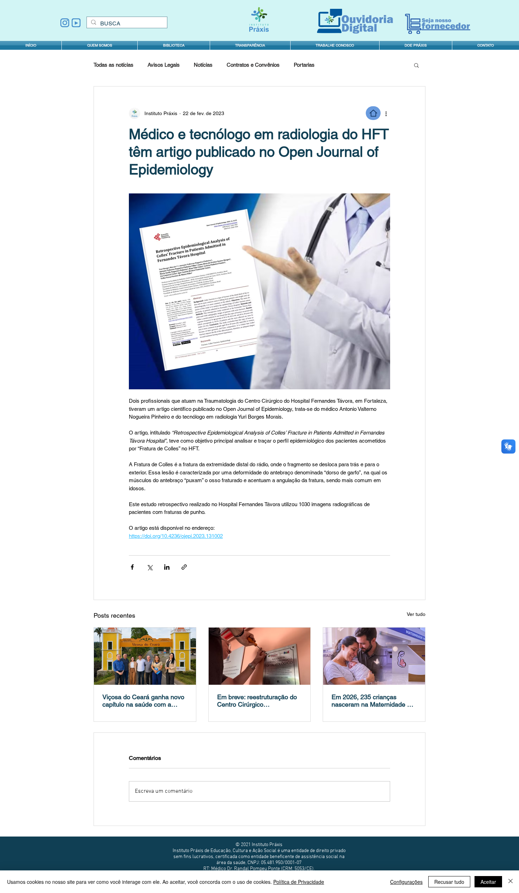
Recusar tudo (449, 881)
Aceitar (488, 881)
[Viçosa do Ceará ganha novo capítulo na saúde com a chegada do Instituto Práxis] (145, 656)
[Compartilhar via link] (184, 567)
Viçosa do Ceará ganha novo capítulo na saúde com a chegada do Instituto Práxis (143, 700)
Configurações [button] (406, 881)
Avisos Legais (164, 65)
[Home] (373, 113)
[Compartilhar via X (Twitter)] (149, 567)
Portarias (304, 65)
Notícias (203, 65)
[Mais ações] (386, 113)
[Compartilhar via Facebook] (132, 567)
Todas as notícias (113, 65)
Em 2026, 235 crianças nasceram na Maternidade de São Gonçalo (373, 700)
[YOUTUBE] (76, 22)
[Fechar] (510, 881)
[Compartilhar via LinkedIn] (166, 567)
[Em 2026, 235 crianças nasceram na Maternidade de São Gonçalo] (374, 656)
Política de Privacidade (298, 881)
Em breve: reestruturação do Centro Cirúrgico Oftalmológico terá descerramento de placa (257, 700)
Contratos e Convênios (253, 65)
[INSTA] (64, 22)
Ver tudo (416, 614)
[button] (250, 45)
